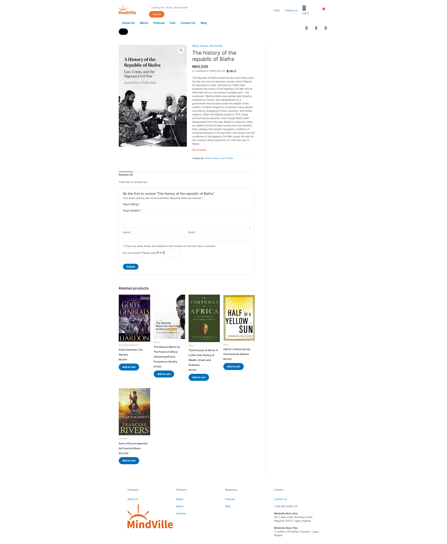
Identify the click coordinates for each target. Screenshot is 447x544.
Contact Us (291, 10)
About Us (128, 22)
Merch (144, 22)
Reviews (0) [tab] (126, 174)
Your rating (131, 204)
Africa (195, 45)
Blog (204, 22)
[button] (181, 50)
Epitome (181, 513)
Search (157, 14)
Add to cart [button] (128, 366)
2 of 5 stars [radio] (146, 205)
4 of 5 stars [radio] (154, 205)
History (204, 45)
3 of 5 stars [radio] (150, 205)
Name (127, 232)
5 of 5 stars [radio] (157, 205)
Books (179, 499)
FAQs (277, 10)
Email (192, 232)
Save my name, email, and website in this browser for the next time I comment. (171, 246)
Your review (132, 210)
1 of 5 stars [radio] (143, 205)
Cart (172, 22)
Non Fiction (216, 45)
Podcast (158, 22)
